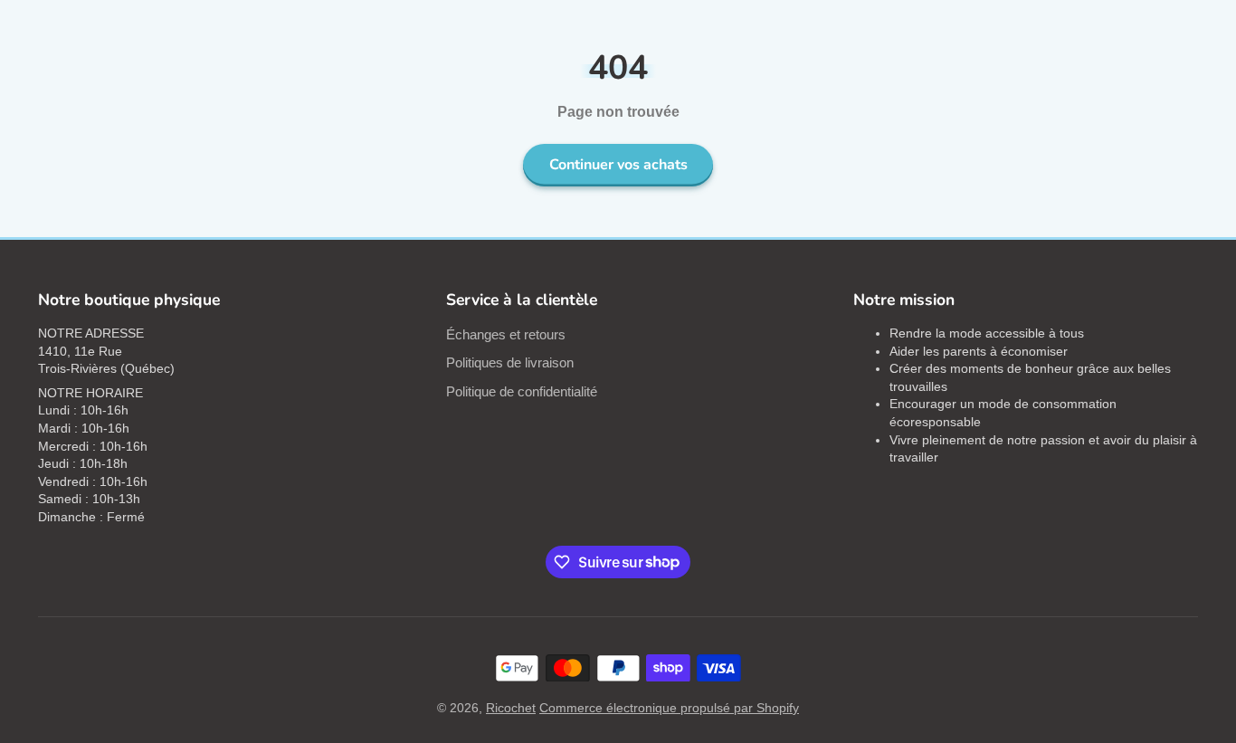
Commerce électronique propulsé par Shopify (669, 707)
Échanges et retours (506, 334)
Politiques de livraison (510, 362)
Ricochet (511, 707)
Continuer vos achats (618, 165)
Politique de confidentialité (521, 391)
